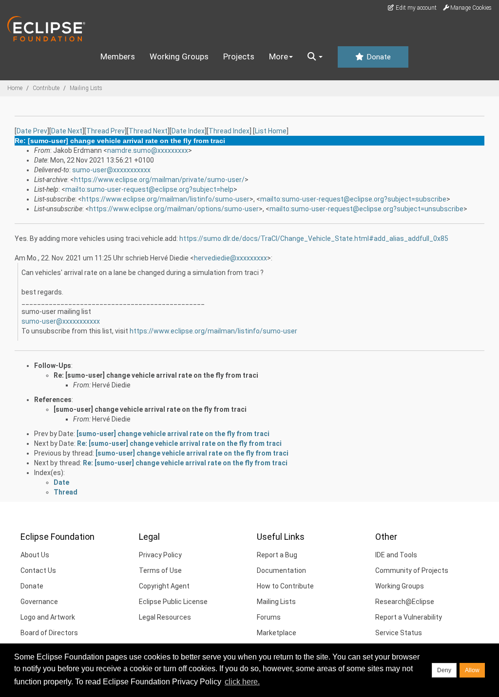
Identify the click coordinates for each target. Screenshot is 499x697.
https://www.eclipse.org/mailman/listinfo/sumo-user (166, 199)
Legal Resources (165, 617)
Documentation (281, 570)
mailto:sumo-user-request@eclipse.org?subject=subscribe (353, 199)
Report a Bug (277, 555)
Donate (378, 57)
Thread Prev (105, 131)
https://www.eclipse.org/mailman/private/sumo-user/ (159, 179)
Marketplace (276, 633)
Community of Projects (411, 570)
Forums (269, 617)
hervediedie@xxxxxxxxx (230, 258)
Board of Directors (49, 633)
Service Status (398, 633)
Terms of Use (160, 570)
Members (117, 56)
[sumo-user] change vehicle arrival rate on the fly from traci (150, 409)
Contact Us (38, 570)
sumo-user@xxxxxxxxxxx (111, 170)
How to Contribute (285, 586)
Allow (472, 670)
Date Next (66, 131)
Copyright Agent (164, 586)
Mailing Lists (86, 88)
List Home (271, 131)
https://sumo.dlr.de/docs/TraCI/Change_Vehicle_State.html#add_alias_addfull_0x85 (313, 238)
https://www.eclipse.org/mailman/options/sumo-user (174, 209)
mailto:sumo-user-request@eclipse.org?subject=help (149, 189)
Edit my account (415, 7)
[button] (315, 57)
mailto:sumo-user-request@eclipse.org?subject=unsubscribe (366, 209)
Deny (444, 670)
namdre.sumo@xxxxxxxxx (147, 150)
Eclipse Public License (173, 601)
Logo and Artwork (47, 617)
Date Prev (32, 131)
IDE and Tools (396, 555)
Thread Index (229, 131)
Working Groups (179, 56)
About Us (34, 555)
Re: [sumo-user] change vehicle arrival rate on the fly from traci (156, 375)
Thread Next (148, 131)
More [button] (278, 56)
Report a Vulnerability (408, 617)
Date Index (188, 131)
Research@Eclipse (404, 601)
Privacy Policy (160, 555)
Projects (238, 56)
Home (14, 88)
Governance (39, 601)
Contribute (46, 88)
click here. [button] (242, 682)
